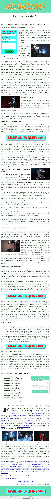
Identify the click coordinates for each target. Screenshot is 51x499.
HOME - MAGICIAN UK (25, 482)
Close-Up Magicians (7, 469)
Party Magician (6, 468)
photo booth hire (41, 415)
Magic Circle (5, 238)
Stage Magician (17, 468)
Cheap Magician (28, 463)
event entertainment (28, 425)
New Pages (7, 487)
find (7, 354)
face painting (13, 417)
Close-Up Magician (27, 471)
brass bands (28, 423)
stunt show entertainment (17, 415)
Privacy (48, 487)
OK (32, 498)
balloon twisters (34, 417)
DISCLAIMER (46, 12)
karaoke (30, 412)
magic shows (37, 368)
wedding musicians (7, 418)
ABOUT (36, 12)
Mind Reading (36, 466)
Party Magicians (20, 461)
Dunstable (35, 301)
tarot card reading (24, 427)
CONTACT (40, 12)
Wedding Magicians (15, 463)
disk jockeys (29, 418)
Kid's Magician (12, 464)
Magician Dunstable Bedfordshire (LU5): (15, 24)
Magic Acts (45, 466)
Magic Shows (9, 461)
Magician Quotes (24, 464)
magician (46, 314)
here (2, 369)
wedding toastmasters (28, 422)
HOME (28, 12)
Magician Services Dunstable (14, 373)
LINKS (32, 12)
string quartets (24, 420)
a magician (25, 410)
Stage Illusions (35, 468)
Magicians (4, 301)
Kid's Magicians (36, 469)
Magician (26, 468)
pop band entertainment (39, 413)
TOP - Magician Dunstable (9, 478)
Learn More (26, 498)
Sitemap (2, 487)
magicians (46, 311)
